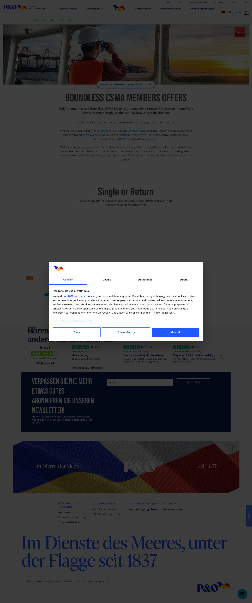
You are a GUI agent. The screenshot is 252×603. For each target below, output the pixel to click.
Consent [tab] (68, 279)
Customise (124, 332)
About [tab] (184, 279)
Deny (77, 332)
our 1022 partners (74, 296)
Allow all (175, 332)
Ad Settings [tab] (145, 279)
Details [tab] (107, 279)
